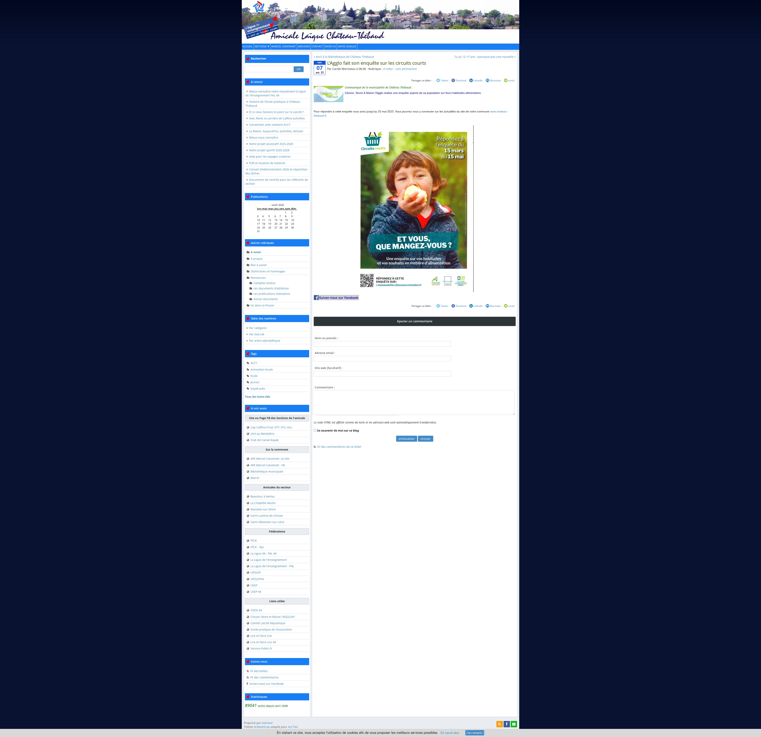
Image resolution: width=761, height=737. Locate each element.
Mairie (254, 478)
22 (286, 223)
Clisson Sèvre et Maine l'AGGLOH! (272, 617)
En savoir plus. (450, 732)
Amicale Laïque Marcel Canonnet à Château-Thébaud (380, 18)
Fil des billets (259, 671)
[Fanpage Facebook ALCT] (415, 297)
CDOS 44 (256, 610)
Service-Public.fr (261, 648)
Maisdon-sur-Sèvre (263, 509)
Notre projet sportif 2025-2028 (269, 150)
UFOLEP (255, 572)
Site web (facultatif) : (328, 368)
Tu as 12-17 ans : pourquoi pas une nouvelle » (485, 57)
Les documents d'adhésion (271, 288)
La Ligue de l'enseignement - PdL (272, 566)
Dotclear (267, 723)
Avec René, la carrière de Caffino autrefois (277, 118)
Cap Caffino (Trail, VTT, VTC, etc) (271, 427)
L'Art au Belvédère (262, 434)
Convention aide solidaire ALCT (269, 124)
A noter (256, 252)
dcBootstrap (262, 727)
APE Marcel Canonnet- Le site (269, 458)
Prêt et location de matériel (267, 163)
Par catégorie (258, 328)
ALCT (253, 363)
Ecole (253, 376)
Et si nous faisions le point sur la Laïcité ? (276, 112)
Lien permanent (406, 69)
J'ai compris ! (474, 732)
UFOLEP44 (257, 579)
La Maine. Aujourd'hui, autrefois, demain (276, 131)
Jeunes (254, 382)
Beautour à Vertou (262, 496)
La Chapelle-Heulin (263, 503)
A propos (257, 259)
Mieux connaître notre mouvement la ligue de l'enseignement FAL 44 (275, 93)
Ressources (258, 278)
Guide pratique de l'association (271, 629)
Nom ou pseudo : (326, 338)
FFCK (253, 540)
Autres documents (265, 299)
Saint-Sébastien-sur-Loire (267, 522)
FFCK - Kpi (257, 547)
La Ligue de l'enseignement (268, 560)
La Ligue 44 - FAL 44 (263, 553)
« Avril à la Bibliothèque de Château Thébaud (344, 57)
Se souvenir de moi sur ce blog (338, 430)
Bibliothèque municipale (266, 471)
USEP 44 (255, 591)
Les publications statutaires (271, 294)
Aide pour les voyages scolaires (270, 156)
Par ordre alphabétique (264, 340)
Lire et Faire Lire (261, 636)
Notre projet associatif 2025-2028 (271, 144)
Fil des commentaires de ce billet (339, 447)
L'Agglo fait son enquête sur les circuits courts (376, 63)
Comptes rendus (264, 283)
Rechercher (258, 58)
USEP (253, 585)
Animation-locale (261, 369)
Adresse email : (325, 353)
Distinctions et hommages (268, 271)
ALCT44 (292, 727)
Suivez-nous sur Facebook (266, 684)
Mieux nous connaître (263, 137)
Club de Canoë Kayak (264, 440)
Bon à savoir (259, 265)
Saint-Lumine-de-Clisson (266, 515)
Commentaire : (325, 387)
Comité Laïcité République (267, 623)
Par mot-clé (256, 334)
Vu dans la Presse (262, 305)
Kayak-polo (257, 388)
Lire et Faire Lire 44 (263, 642)
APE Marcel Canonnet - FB (267, 465)
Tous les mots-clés (257, 396)
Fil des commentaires (264, 677)
